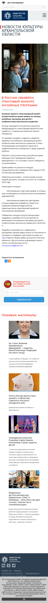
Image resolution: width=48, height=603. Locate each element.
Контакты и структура (14, 576)
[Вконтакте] (3, 565)
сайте (4, 238)
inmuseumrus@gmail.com (12, 245)
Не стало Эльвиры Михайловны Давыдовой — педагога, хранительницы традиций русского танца (23, 348)
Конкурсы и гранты (12, 573)
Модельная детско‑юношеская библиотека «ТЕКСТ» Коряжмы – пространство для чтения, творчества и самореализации (24, 499)
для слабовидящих (15, 3)
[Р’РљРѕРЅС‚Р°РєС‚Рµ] (6, 261)
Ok (24, 599)
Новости (6, 571)
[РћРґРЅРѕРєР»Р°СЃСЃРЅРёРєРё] (9, 261)
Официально (32, 573)
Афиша (17, 571)
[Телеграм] (13, 565)
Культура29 (15, 15)
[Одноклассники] (8, 565)
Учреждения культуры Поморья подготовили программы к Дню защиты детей (23, 441)
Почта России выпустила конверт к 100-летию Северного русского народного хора (22, 399)
